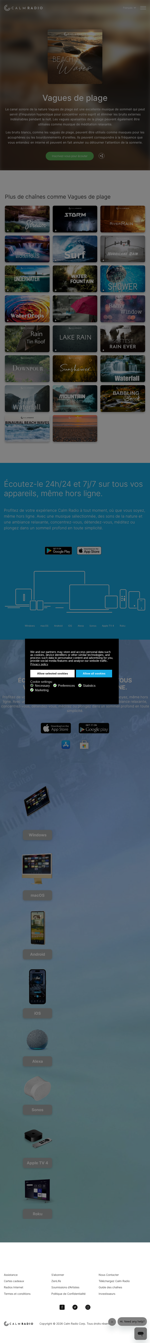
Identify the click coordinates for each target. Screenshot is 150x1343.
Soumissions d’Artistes (65, 1287)
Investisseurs (107, 1293)
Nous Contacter (109, 1274)
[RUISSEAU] (27, 219)
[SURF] (75, 249)
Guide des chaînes (110, 1287)
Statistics (89, 685)
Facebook (62, 1307)
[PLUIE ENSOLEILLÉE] (75, 368)
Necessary (42, 685)
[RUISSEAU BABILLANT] (122, 398)
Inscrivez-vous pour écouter (70, 156)
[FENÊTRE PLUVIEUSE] (122, 308)
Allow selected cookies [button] (52, 673)
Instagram (87, 1307)
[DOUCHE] (122, 278)
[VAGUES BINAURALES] (27, 428)
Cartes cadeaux (14, 1281)
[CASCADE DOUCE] (122, 368)
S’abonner (57, 1274)
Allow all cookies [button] (94, 673)
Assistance (11, 1274)
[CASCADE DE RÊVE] (27, 398)
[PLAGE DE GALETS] (75, 428)
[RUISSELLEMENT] (122, 219)
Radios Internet (13, 1287)
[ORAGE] (75, 219)
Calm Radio (24, 7)
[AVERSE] (27, 368)
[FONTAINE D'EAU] (75, 278)
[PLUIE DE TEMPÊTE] (122, 249)
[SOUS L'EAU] (27, 278)
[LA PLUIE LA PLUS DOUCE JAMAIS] (122, 338)
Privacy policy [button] (39, 664)
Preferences (66, 685)
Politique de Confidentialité (68, 1293)
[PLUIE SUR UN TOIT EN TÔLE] (27, 338)
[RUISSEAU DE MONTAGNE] (75, 398)
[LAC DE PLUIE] (75, 338)
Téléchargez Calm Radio (114, 1281)
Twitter (75, 1307)
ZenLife (56, 1281)
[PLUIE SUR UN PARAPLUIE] (75, 308)
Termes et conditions (17, 1293)
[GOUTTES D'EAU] (27, 308)
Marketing (42, 690)
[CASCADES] (27, 249)
